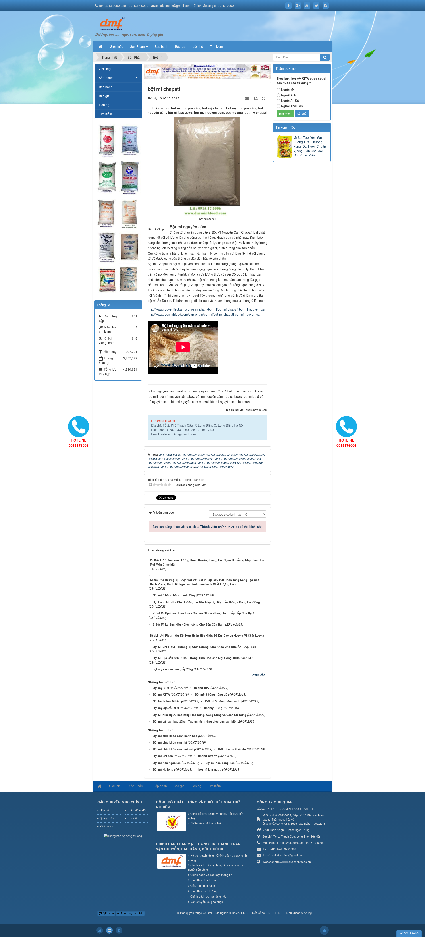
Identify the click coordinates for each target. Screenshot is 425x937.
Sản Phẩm (106, 77)
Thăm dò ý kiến (137, 810)
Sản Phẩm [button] (138, 46)
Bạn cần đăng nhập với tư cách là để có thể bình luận (207, 526)
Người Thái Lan (292, 106)
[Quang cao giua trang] (207, 71)
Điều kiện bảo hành (202, 885)
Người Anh (288, 95)
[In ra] (256, 98)
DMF (210, 913)
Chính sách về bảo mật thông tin (211, 875)
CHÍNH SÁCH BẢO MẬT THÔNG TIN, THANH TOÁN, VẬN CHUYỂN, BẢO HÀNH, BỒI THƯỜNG (198, 846)
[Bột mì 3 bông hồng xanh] (111, 23)
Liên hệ (104, 104)
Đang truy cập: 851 (131, 913)
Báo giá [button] (180, 46)
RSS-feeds (107, 826)
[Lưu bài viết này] (264, 98)
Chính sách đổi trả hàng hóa (208, 896)
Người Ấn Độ (290, 100)
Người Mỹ (288, 89)
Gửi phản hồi (411, 933)
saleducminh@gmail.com (173, 5)
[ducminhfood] (118, 209)
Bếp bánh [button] (161, 46)
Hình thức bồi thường (203, 891)
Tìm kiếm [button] (216, 46)
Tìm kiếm (105, 114)
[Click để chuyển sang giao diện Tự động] (99, 930)
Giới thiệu (105, 68)
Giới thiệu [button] (116, 46)
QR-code (108, 913)
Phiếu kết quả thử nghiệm (206, 823)
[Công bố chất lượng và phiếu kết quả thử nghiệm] (172, 822)
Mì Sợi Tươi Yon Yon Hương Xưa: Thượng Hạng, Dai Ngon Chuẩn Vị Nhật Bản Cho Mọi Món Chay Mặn (309, 146)
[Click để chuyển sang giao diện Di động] (119, 930)
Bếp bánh (105, 87)
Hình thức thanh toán (203, 880)
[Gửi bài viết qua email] (248, 98)
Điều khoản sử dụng (299, 913)
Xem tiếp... (259, 674)
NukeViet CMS (238, 913)
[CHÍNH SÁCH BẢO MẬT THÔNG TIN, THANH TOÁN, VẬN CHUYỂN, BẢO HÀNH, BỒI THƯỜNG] (172, 862)
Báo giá (104, 96)
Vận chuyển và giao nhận (206, 902)
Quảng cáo (107, 818)
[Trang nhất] (100, 46)
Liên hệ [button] (198, 46)
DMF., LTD (273, 913)
